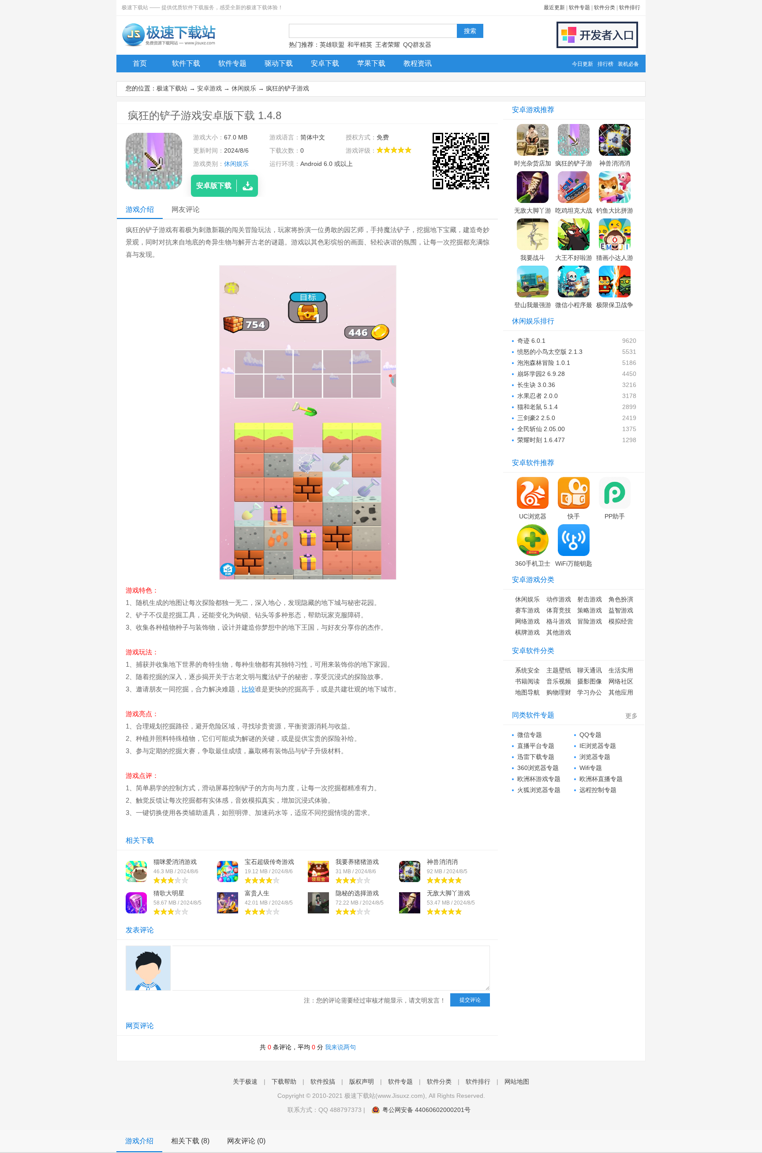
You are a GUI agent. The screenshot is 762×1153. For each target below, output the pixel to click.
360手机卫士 (532, 563)
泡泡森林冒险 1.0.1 (543, 362)
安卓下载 (325, 63)
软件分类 (604, 7)
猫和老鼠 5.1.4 (537, 406)
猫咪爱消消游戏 (175, 861)
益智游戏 (621, 610)
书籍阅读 (527, 681)
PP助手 (615, 516)
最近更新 (554, 7)
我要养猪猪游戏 (357, 861)
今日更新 (582, 64)
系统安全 (527, 670)
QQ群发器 (417, 44)
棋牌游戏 (527, 632)
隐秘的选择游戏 (357, 893)
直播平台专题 (535, 745)
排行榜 (605, 64)
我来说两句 (340, 1047)
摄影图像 (589, 681)
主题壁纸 (558, 670)
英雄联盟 (332, 44)
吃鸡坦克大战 (573, 210)
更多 (631, 715)
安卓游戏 (209, 88)
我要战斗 (532, 257)
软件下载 (186, 63)
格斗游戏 (558, 621)
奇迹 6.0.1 (531, 340)
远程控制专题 (597, 789)
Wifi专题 (590, 767)
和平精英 (359, 44)
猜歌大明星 (168, 893)
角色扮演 (621, 599)
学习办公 (589, 692)
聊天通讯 (589, 670)
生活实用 (621, 670)
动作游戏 (558, 599)
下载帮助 (284, 1081)
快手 (574, 516)
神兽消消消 (442, 861)
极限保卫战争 (614, 304)
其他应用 (621, 692)
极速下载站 (172, 88)
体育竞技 (558, 610)
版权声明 (361, 1081)
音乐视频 (558, 681)
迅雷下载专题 (535, 756)
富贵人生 (257, 893)
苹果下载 (371, 63)
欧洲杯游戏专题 (538, 778)
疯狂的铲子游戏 (287, 88)
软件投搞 (322, 1081)
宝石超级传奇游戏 (269, 861)
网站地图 (516, 1081)
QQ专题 (590, 734)
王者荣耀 (387, 44)
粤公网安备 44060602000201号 (426, 1109)
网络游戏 (527, 621)
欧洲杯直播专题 (601, 778)
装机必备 (628, 64)
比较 (248, 689)
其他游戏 (558, 632)
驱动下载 (279, 63)
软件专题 (579, 7)
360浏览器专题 (538, 767)
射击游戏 (589, 599)
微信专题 (529, 734)
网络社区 (621, 681)
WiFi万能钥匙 (573, 563)
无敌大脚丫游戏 (448, 893)
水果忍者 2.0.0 (537, 395)
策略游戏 (589, 610)
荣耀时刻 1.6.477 (541, 439)
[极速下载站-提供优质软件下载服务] (168, 46)
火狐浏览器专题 (538, 789)
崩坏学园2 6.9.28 (541, 373)
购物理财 (558, 692)
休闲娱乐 (244, 88)
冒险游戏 (589, 621)
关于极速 (245, 1081)
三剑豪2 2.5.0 (536, 417)
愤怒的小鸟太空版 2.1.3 (550, 351)
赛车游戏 (527, 610)
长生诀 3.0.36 (536, 384)
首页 (140, 63)
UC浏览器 (532, 516)
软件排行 (629, 7)
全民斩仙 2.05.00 (541, 428)
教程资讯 (417, 63)
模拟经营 (621, 621)
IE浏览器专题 (597, 745)
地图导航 (527, 692)
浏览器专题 (594, 756)
